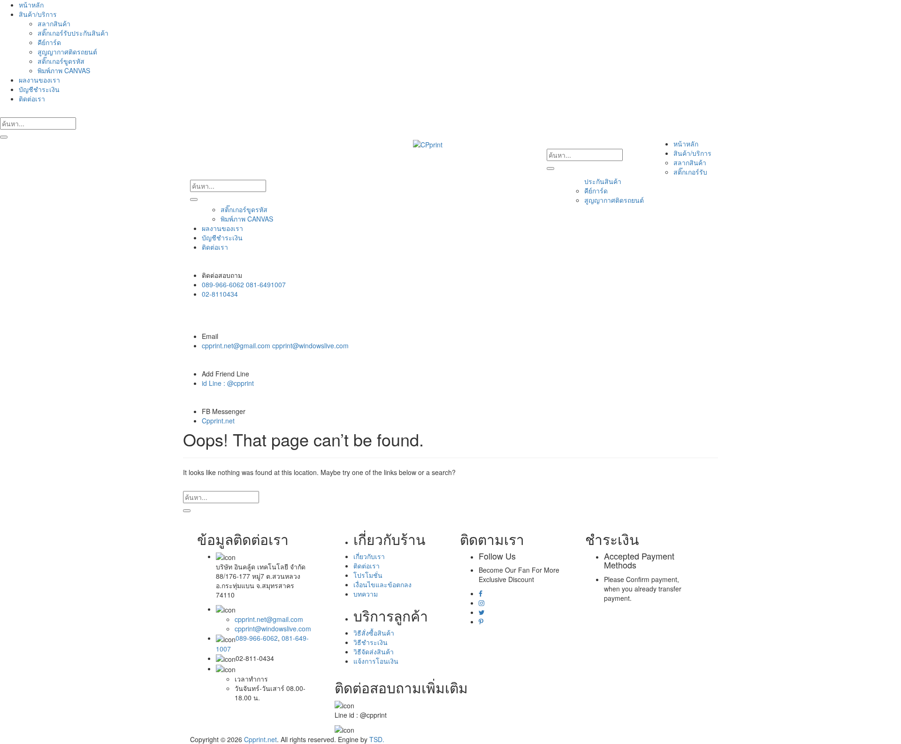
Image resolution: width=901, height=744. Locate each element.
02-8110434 (220, 294)
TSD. (376, 739)
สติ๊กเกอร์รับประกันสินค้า (73, 33)
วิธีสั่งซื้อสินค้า (373, 632)
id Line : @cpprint (228, 383)
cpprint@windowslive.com (273, 628)
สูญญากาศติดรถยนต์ (67, 51)
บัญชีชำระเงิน (39, 89)
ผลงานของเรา (39, 79)
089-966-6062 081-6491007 (244, 284)
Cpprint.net (218, 420)
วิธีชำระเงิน (370, 642)
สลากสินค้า (54, 23)
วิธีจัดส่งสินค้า (373, 651)
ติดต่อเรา (32, 98)
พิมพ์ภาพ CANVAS (64, 70)
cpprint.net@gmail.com (269, 619)
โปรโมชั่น (367, 575)
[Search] (4, 137)
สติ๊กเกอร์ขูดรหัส (61, 61)
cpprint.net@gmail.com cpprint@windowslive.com (275, 345)
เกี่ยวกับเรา (369, 556)
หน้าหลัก (31, 4)
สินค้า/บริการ (38, 14)
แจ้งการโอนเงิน (375, 661)
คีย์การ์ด (49, 42)
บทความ (365, 593)
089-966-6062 (257, 638)
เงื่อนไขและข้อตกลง (382, 584)
